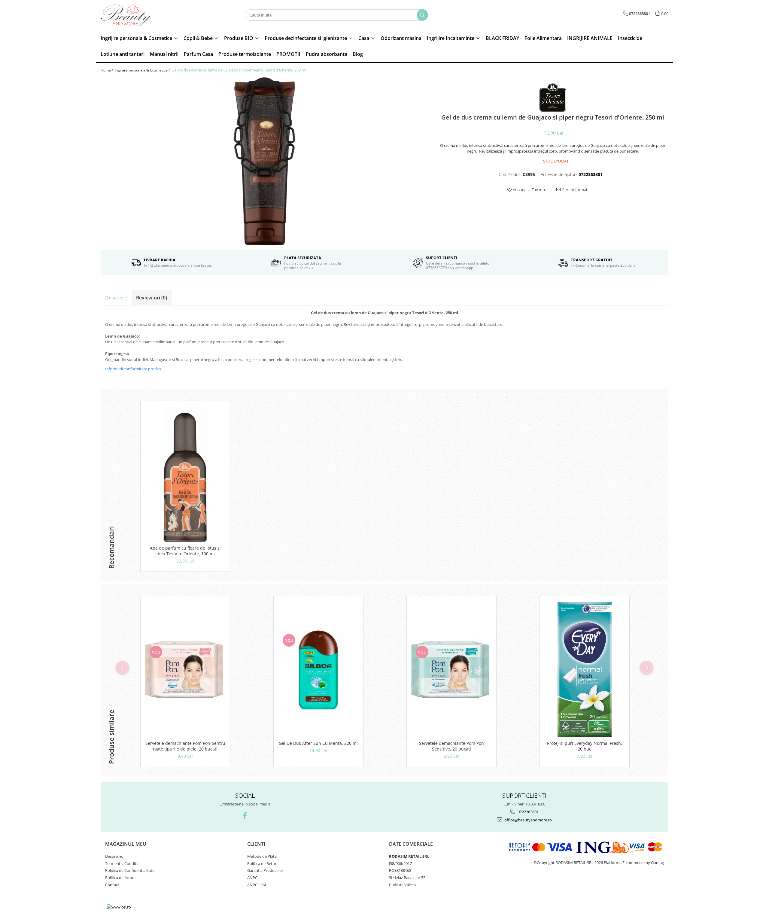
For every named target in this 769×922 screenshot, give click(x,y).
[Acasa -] (131, 15)
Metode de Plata (262, 856)
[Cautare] (422, 15)
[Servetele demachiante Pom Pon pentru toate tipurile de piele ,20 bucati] (185, 669)
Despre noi (114, 856)
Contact (112, 884)
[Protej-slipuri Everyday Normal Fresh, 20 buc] (584, 669)
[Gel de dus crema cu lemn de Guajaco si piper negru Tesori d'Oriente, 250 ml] (264, 161)
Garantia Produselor (265, 870)
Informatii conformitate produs (133, 369)
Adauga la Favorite (529, 190)
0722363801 (528, 811)
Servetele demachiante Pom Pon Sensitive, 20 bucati (451, 746)
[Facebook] (245, 815)
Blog (358, 54)
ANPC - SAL (257, 884)
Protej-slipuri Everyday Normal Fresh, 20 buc (584, 746)
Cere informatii (575, 190)
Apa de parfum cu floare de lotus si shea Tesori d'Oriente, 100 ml (185, 551)
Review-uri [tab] (151, 297)
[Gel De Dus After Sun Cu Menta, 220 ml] (318, 669)
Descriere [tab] (116, 297)
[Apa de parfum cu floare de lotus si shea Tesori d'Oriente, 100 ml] (185, 474)
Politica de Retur (261, 863)
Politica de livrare (120, 877)
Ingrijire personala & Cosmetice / (143, 70)
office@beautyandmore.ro (527, 820)
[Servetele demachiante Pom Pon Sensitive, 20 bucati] (451, 669)
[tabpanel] (264, 161)
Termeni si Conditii (121, 863)
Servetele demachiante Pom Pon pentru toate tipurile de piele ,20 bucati (185, 746)
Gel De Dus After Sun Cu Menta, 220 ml (318, 743)
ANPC (252, 877)
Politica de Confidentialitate (129, 870)
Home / (107, 70)
